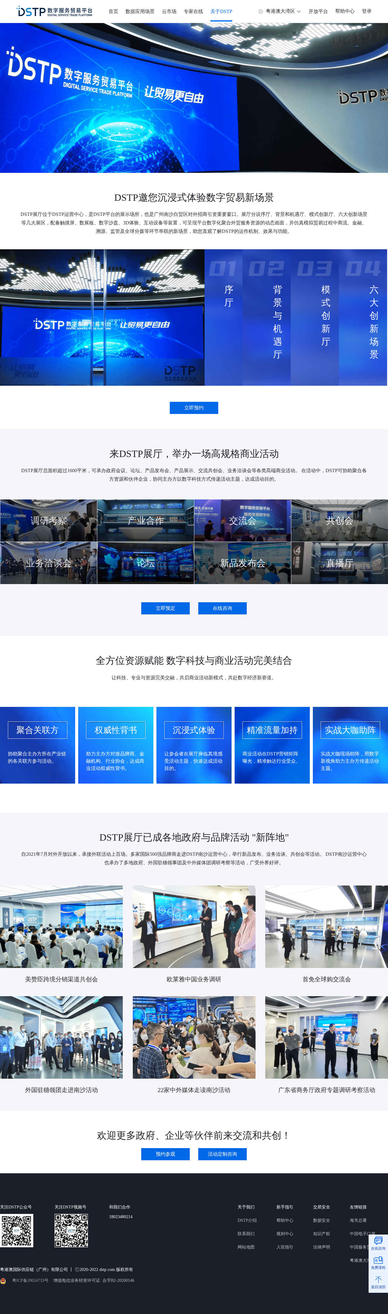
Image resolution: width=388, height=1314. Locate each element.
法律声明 (321, 1247)
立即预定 (165, 608)
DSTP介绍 (247, 1220)
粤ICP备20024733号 (30, 1280)
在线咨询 (222, 608)
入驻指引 (284, 1247)
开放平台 (318, 11)
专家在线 (193, 11)
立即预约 (194, 407)
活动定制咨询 (222, 1154)
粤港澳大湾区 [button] (280, 11)
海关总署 (358, 1220)
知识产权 (321, 1234)
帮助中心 (345, 11)
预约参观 (165, 1154)
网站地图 (246, 1247)
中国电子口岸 (362, 1234)
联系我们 (246, 1234)
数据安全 (321, 1220)
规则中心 (284, 1234)
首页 (113, 11)
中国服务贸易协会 (367, 1247)
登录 (367, 11)
